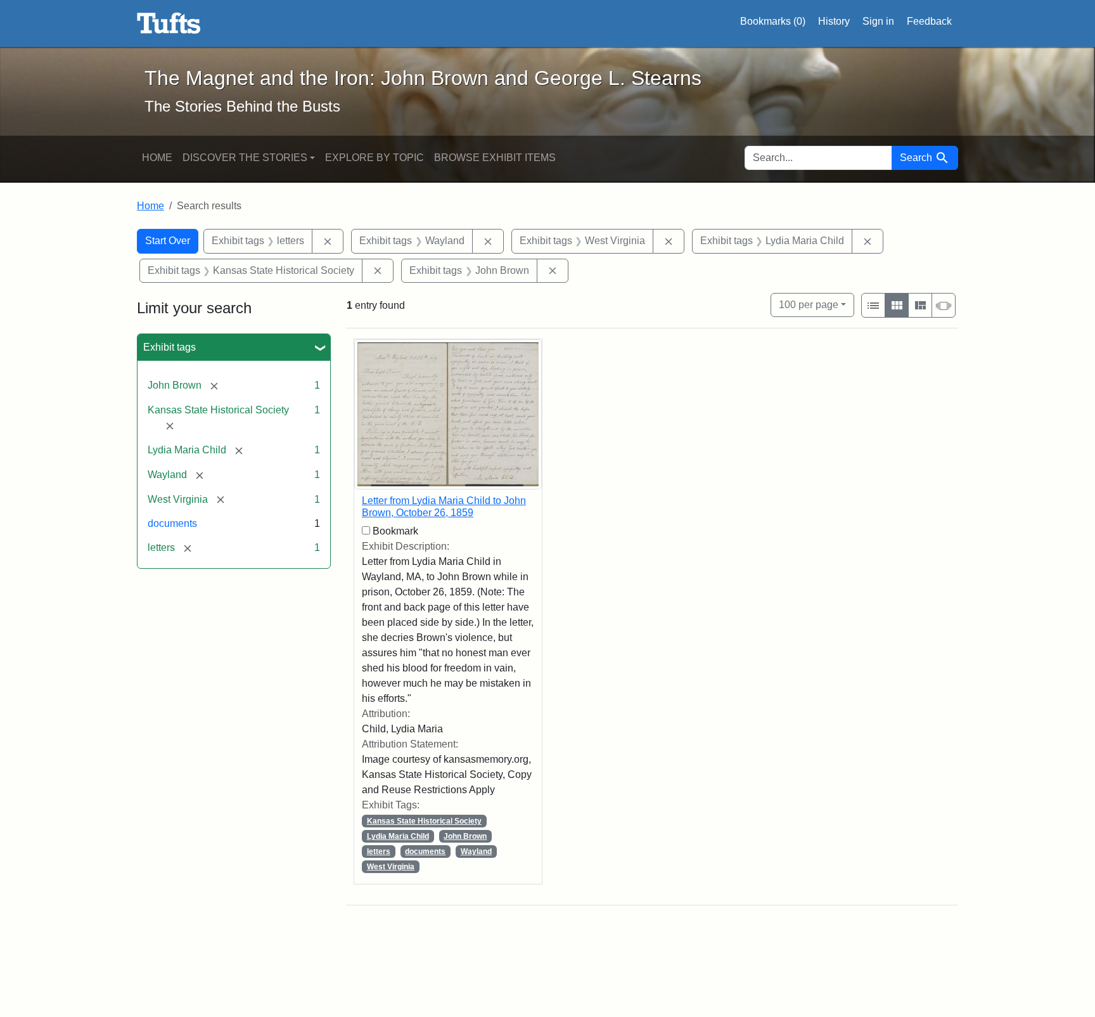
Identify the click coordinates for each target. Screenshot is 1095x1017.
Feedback (929, 21)
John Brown (465, 836)
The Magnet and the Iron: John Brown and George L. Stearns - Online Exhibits (169, 23)
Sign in (878, 21)
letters (378, 851)
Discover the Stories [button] (244, 157)
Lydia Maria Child (398, 836)
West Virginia (390, 866)
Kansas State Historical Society (424, 821)
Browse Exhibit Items (495, 157)
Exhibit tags (169, 347)
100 (808, 304)
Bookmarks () (772, 21)
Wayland (476, 851)
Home (157, 157)
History (834, 21)
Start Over (167, 240)
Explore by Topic (374, 157)
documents (172, 523)
